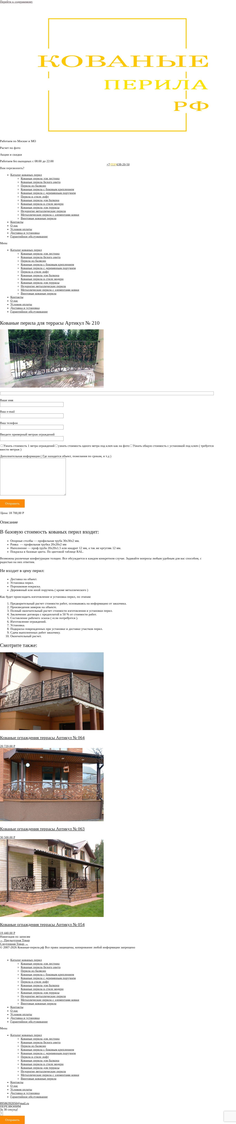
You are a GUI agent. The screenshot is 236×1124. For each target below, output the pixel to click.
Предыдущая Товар (15, 940)
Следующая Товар (14, 944)
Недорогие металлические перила (43, 211)
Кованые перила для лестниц (40, 178)
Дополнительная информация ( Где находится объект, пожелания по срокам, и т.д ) (55, 456)
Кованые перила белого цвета (40, 182)
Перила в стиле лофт (35, 196)
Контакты (16, 222)
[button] (118, 243)
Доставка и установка (25, 233)
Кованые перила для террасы (40, 207)
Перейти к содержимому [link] (16, 1)
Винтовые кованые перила (38, 218)
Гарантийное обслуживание (29, 236)
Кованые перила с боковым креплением (47, 189)
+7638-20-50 (118, 164)
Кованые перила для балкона (40, 200)
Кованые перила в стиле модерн (42, 204)
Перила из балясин (33, 185)
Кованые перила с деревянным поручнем (48, 193)
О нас (14, 225)
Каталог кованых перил (26, 175)
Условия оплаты (21, 229)
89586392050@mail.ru (14, 1103)
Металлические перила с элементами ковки (50, 214)
